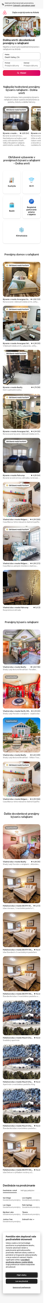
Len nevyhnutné (21, 1281)
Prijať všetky (22, 1275)
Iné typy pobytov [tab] (27, 1190)
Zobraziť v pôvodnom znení (24, 5)
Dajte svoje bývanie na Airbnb (25, 12)
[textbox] (12, 65)
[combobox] (21, 57)
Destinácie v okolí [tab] (10, 1190)
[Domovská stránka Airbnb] (4, 12)
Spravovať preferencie (21, 1287)
